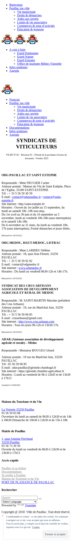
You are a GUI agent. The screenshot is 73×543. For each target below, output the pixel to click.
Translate (30, 505)
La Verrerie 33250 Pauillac (18, 409)
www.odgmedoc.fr (30, 268)
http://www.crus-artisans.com (36, 321)
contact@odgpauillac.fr (26, 197)
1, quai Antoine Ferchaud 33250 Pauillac (17, 440)
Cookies (36, 527)
